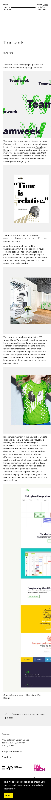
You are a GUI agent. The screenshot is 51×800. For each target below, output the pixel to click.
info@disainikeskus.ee (12, 751)
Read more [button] (10, 788)
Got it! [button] (8, 795)
